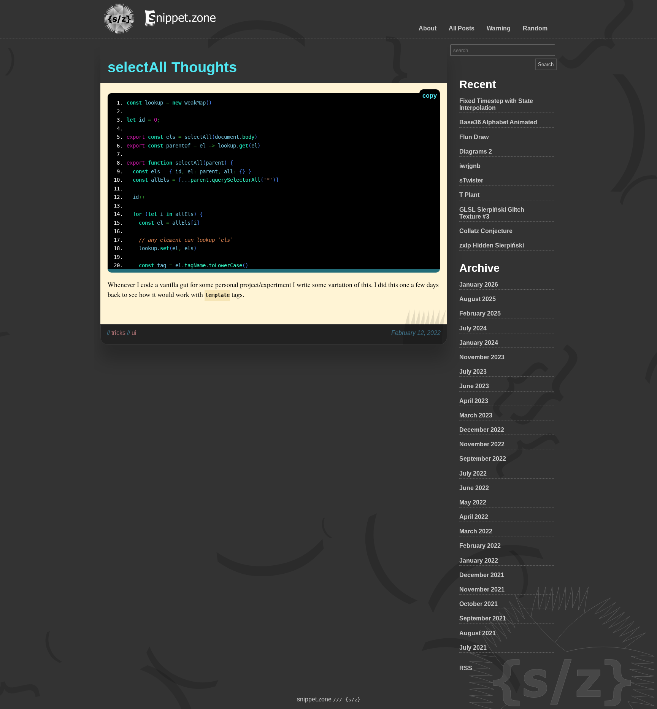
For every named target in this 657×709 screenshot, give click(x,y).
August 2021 (477, 633)
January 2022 (478, 560)
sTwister (471, 180)
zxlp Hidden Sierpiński (491, 245)
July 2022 (473, 473)
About (427, 28)
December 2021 (481, 575)
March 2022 (475, 531)
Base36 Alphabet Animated (498, 122)
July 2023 (473, 371)
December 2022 (481, 430)
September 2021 (482, 618)
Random (535, 28)
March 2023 (475, 415)
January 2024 (478, 342)
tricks (118, 333)
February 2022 (480, 545)
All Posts (461, 28)
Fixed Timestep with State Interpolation (496, 104)
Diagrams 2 (475, 151)
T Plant (469, 195)
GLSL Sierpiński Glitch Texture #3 (491, 213)
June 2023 (474, 386)
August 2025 (477, 299)
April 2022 (473, 517)
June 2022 (474, 488)
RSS (465, 668)
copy (429, 95)
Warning (499, 28)
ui (134, 333)
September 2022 (482, 458)
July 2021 (473, 647)
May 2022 (472, 502)
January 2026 (478, 284)
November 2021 (482, 589)
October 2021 (478, 604)
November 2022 (482, 444)
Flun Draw (474, 137)
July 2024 (473, 328)
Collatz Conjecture (486, 231)
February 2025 (480, 313)
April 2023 (473, 401)
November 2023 (482, 357)
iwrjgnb (470, 166)
